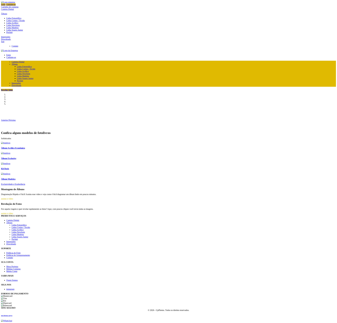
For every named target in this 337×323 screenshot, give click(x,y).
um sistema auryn (6, 315)
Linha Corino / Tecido (15, 20)
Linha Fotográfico (13, 18)
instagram (10, 289)
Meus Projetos (12, 266)
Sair (2, 41)
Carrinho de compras (9, 7)
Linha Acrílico (12, 23)
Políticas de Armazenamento (18, 255)
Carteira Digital (7, 9)
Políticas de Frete (13, 253)
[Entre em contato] (6, 321)
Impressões (5, 37)
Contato (15, 46)
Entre (3, 4)
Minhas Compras (13, 269)
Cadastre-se (11, 4)
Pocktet (9, 32)
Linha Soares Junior (14, 30)
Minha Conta (11, 271)
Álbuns (4, 14)
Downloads (6, 39)
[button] (5, 120)
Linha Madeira (12, 28)
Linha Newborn (13, 25)
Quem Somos (12, 280)
